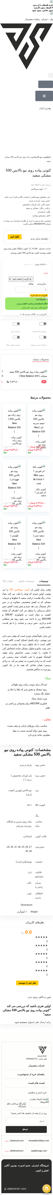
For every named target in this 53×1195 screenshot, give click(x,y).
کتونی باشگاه (22, 248)
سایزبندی (41, 283)
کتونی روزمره (45, 253)
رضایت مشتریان (32, 19)
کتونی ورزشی (15, 253)
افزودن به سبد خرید (39, 295)
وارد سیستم (25, 1022)
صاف (31, 283)
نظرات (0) (8, 581)
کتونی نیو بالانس (41, 157)
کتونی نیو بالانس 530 (30, 253)
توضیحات (43, 581)
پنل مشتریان (47, 19)
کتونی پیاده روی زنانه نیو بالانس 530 (16, 442)
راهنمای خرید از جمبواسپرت (31, 1074)
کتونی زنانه (29, 1178)
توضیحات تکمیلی (26, 581)
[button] (50, 75)
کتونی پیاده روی (10, 248)
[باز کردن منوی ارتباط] (46, 1188)
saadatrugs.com (39, 1150)
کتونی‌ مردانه (39, 1178)
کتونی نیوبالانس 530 (19, 589)
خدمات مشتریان (37, 1065)
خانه (49, 157)
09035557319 (39, 224)
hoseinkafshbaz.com (39, 1140)
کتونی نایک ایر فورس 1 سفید (40, 492)
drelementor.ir (17, 1150)
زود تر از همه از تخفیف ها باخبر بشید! (29, 1113)
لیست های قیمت (36, 1082)
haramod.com (17, 1140)
